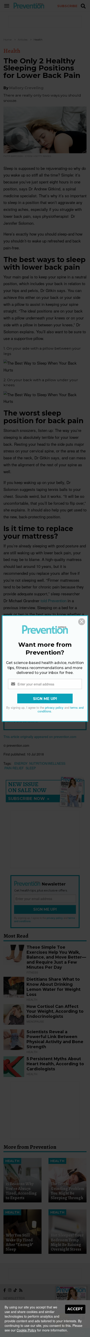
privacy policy (54, 707)
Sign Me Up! (45, 698)
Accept (75, 1309)
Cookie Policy (26, 1330)
